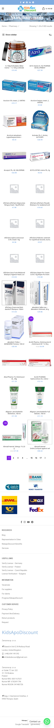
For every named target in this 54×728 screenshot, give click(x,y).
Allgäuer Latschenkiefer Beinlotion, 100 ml (14, 413)
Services (5, 548)
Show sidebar (11, 35)
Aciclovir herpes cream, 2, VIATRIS (40, 101)
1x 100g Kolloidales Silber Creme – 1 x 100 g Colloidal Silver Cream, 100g (14, 68)
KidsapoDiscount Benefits (12, 544)
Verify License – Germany (12, 563)
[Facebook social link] (20, 2)
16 (36, 458)
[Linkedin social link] (30, 2)
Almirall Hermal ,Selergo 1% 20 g (14, 447)
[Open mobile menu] (3, 8)
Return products (8, 618)
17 (41, 458)
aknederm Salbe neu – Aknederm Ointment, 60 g (40, 308)
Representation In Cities (11, 539)
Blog (3, 535)
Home (4, 26)
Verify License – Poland (11, 567)
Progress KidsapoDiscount (12, 598)
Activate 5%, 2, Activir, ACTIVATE (40, 136)
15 (32, 458)
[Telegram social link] (33, 2)
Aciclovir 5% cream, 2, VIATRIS (14, 101)
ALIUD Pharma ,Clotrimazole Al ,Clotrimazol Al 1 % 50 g (40, 343)
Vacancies (6, 585)
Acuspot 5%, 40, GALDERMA (14, 170)
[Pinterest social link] (27, 2)
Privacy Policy (7, 609)
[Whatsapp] (47, 721)
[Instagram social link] (24, 522)
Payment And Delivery (10, 614)
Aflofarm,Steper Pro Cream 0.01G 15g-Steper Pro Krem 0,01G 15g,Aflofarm (39, 274)
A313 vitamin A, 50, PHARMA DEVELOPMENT (40, 67)
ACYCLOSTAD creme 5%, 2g (40, 170)
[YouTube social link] (28, 522)
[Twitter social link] (23, 2)
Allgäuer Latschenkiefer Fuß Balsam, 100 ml (40, 413)
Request (5, 622)
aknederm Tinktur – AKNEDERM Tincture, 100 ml (14, 343)
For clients (6, 594)
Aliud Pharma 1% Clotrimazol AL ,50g (14, 378)
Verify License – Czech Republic (14, 570)
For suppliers (7, 589)
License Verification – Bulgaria (14, 574)
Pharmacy (13, 26)
